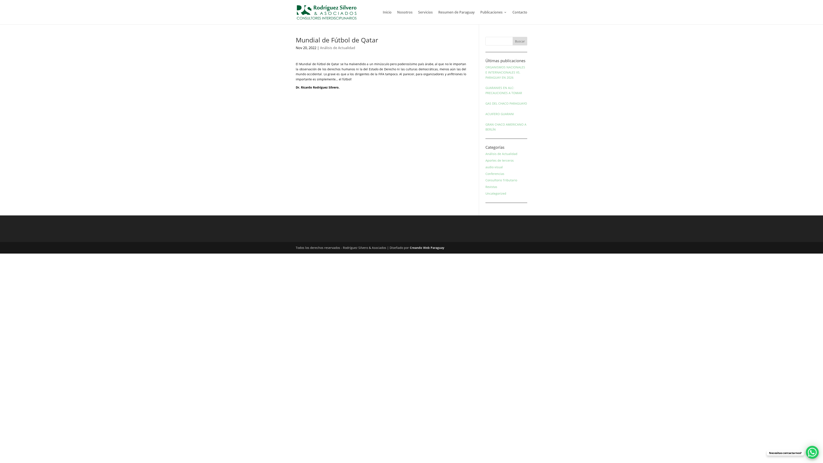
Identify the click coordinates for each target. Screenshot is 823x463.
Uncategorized (495, 193)
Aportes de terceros (499, 160)
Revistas (491, 187)
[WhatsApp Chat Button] (812, 452)
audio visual (494, 167)
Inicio (387, 13)
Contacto (519, 13)
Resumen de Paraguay (456, 13)
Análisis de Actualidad (337, 47)
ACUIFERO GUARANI (499, 114)
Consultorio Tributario (501, 180)
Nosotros (405, 13)
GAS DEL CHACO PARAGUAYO (506, 103)
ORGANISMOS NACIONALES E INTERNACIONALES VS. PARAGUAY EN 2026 (505, 72)
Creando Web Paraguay (427, 248)
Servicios (425, 13)
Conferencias (494, 174)
